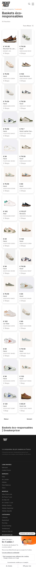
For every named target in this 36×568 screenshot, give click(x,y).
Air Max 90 (5, 500)
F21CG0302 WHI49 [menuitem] (25, 298)
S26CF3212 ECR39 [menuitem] (9, 78)
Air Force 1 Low (7, 497)
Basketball (5, 520)
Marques (5, 467)
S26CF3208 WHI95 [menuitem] (25, 326)
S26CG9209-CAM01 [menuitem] (26, 78)
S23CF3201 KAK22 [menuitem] (25, 133)
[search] (29, 4)
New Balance (6, 485)
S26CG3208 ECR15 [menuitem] (9, 106)
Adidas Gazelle (7, 511)
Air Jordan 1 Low (7, 502)
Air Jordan (5, 479)
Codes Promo (6, 470)
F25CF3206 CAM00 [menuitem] (26, 408)
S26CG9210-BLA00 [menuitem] (26, 216)
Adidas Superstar (7, 508)
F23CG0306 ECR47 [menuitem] (9, 216)
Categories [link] (11, 9)
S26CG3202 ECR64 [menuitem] (26, 243)
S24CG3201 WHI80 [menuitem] (9, 353)
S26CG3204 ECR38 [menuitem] (9, 188)
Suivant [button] (29, 419)
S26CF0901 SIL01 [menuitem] (25, 353)
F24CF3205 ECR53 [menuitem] (9, 243)
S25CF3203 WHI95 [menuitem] (9, 271)
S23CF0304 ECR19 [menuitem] (9, 326)
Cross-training (6, 525)
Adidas (4, 482)
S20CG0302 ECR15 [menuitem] (9, 381)
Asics (3, 488)
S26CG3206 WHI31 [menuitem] (25, 51)
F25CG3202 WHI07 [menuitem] (25, 271)
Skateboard (6, 528)
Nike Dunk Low (7, 494)
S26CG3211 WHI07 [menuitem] (25, 106)
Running (4, 523)
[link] (6, 4)
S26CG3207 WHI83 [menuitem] (25, 381)
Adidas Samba (7, 505)
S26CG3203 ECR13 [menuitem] (25, 188)
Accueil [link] (4, 9)
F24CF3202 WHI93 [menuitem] (9, 161)
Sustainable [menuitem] (18, 9)
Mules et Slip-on (7, 531)
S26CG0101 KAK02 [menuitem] (9, 298)
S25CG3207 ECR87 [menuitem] (9, 408)
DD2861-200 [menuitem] (7, 51)
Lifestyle (5, 517)
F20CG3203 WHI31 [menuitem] (9, 133)
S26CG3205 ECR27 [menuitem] (25, 161)
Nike (3, 476)
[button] (33, 4)
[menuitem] (4, 9)
